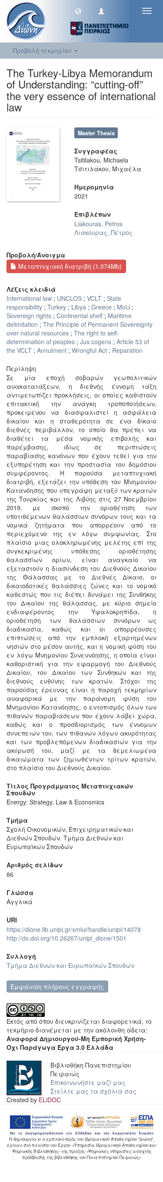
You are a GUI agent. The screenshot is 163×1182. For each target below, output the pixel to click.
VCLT (94, 298)
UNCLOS (69, 298)
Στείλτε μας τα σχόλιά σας (93, 1091)
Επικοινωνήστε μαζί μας (88, 1082)
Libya (78, 307)
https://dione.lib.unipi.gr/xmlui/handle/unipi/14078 (74, 929)
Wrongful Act (89, 350)
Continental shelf (80, 315)
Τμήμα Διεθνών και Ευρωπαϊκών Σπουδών (70, 965)
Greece (101, 307)
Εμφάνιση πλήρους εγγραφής (57, 986)
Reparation (127, 350)
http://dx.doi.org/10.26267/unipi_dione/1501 (66, 938)
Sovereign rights (29, 315)
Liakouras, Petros (98, 223)
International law (29, 298)
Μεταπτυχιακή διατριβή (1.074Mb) (69, 266)
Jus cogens (95, 341)
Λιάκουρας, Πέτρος (103, 232)
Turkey (56, 307)
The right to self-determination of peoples (63, 337)
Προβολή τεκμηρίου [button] (43, 50)
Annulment (52, 350)
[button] (78, 10)
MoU (123, 307)
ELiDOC (50, 1099)
